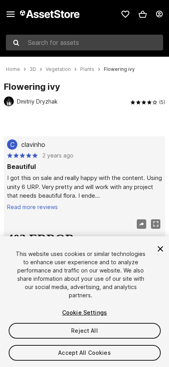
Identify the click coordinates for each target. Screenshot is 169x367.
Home (13, 69)
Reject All (84, 330)
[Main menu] (10, 14)
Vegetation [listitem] (58, 69)
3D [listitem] (32, 69)
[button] (142, 14)
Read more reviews (32, 207)
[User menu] (159, 14)
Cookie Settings (84, 312)
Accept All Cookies (84, 352)
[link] (125, 14)
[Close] (160, 249)
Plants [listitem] (87, 69)
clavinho (33, 144)
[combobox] (84, 42)
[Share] (141, 224)
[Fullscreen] (155, 224)
